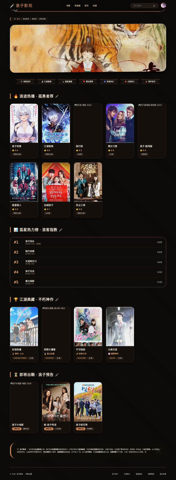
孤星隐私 (139, 474)
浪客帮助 (151, 474)
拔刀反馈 (163, 474)
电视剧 (77, 5)
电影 (68, 5)
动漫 (95, 5)
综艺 (87, 5)
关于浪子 (115, 474)
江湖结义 (127, 474)
